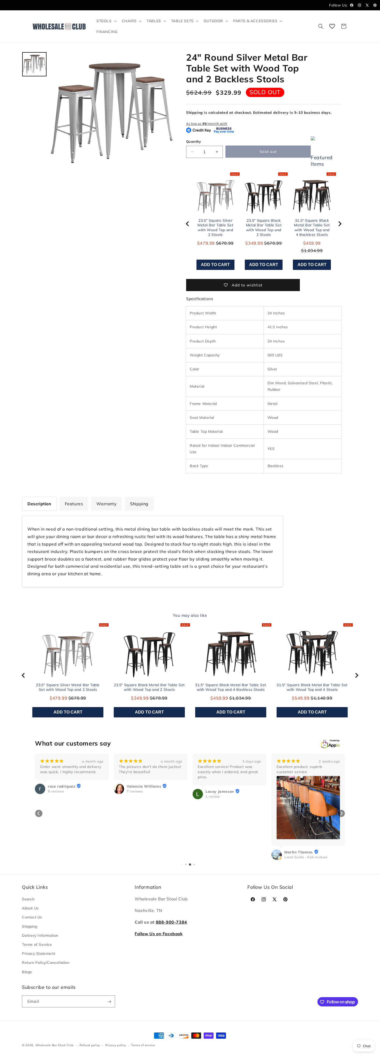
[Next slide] (340, 224)
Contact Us (32, 917)
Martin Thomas (298, 852)
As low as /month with (206, 123)
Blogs (27, 972)
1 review (213, 796)
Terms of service (143, 1045)
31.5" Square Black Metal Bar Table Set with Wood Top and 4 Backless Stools (312, 227)
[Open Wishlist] (332, 26)
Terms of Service (37, 944)
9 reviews (56, 791)
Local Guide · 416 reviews (306, 857)
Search (28, 899)
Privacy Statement (38, 953)
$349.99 (254, 243)
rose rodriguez (61, 786)
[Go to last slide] (188, 224)
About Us (30, 908)
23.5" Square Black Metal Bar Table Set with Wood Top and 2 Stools (264, 227)
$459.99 (312, 243)
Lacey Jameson (220, 791)
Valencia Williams (144, 786)
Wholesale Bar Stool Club (54, 1045)
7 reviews (135, 791)
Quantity (193, 141)
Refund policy (90, 1045)
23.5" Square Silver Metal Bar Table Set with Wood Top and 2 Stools (215, 227)
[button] (106, 20)
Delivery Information (40, 935)
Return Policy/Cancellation (46, 962)
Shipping (29, 926)
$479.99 (206, 243)
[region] (263, 223)
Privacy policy (115, 1045)
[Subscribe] (109, 1002)
